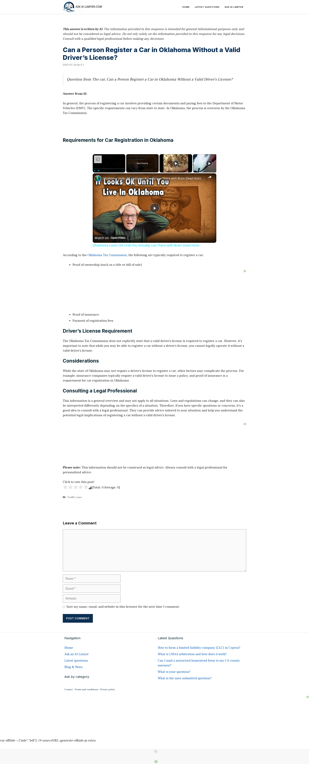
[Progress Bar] (109, 168)
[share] (210, 177)
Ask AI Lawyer (234, 7)
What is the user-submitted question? (185, 678)
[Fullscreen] (123, 171)
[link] (98, 178)
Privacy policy (107, 689)
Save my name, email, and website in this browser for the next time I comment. (123, 607)
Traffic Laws (74, 497)
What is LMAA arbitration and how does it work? (192, 654)
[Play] (95, 171)
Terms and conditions (86, 689)
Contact (68, 689)
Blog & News (73, 667)
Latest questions (207, 7)
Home (186, 7)
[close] (155, 751)
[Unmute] (98, 171)
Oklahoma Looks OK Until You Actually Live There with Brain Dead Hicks (152, 178)
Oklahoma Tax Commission (107, 255)
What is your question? (174, 672)
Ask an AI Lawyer (76, 654)
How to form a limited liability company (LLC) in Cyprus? (199, 648)
